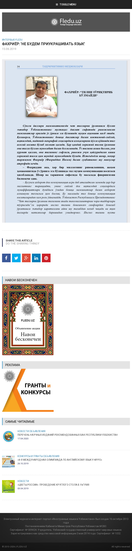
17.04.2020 (23, 438)
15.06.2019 (9, 49)
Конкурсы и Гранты (30, 456)
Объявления (37, 431)
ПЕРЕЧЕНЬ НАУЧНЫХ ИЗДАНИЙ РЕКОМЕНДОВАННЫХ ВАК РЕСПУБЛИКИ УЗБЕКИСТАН (68, 434)
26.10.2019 (23, 463)
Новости (23, 431)
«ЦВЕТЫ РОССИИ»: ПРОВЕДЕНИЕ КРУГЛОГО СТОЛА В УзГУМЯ (53, 484)
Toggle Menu (68, 4)
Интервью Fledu (12, 39)
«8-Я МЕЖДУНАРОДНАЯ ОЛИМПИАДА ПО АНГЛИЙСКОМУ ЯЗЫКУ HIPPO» (60, 459)
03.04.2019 (23, 488)
